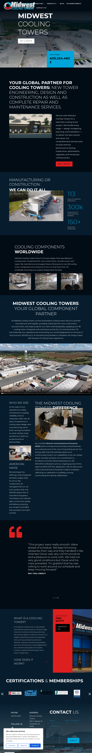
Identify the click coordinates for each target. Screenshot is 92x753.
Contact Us (41, 8)
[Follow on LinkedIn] (12, 727)
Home (28, 3)
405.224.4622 (60, 60)
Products (51, 3)
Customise (11, 745)
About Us (30, 8)
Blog (62, 3)
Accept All (35, 745)
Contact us (62, 628)
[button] (2, 694)
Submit (73, 740)
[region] (23, 738)
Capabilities (38, 3)
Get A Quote (26, 41)
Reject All (23, 745)
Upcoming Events (73, 3)
